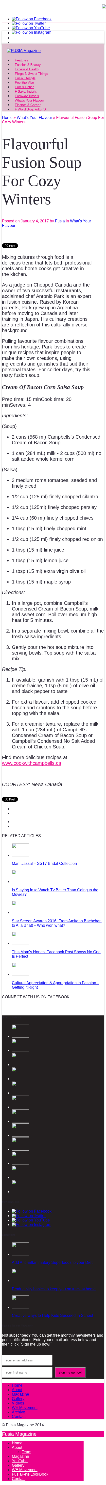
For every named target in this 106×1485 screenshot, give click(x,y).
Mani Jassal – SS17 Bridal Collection (44, 863)
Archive (18, 1412)
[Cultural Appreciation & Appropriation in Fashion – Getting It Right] (20, 974)
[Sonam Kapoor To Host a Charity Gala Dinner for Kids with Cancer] (20, 1149)
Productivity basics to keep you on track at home (54, 1289)
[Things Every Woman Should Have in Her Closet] (20, 1135)
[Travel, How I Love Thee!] (20, 1163)
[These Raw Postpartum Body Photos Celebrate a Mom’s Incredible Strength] (20, 1177)
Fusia (60, 221)
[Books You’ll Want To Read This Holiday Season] (20, 1192)
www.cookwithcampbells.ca (31, 763)
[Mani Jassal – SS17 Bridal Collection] (20, 855)
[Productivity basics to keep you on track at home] (20, 1280)
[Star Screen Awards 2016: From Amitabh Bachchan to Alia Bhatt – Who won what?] (20, 912)
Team (26, 1452)
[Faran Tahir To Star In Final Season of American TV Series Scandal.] (20, 1079)
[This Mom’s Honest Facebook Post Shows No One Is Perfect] (20, 943)
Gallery (18, 1399)
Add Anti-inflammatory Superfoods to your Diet (52, 1262)
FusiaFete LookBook (30, 1474)
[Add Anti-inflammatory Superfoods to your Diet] (20, 1254)
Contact (18, 1416)
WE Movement (24, 1407)
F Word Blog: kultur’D (30, 109)
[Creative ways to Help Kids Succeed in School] (20, 1307)
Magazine (20, 1394)
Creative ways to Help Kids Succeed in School (52, 1315)
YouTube (20, 1461)
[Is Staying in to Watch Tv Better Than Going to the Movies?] (20, 881)
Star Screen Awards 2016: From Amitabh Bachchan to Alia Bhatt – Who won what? (57, 923)
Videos (18, 1403)
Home (17, 1385)
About (17, 1390)
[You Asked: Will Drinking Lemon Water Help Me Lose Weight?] (20, 1121)
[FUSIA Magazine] (53, 51)
